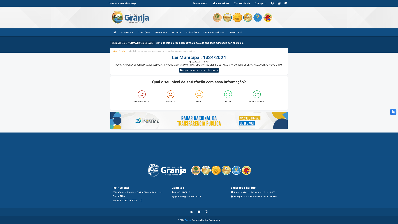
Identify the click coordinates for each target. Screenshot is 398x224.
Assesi (188, 220)
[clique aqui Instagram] (206, 212)
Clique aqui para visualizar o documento (200, 70)
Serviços (176, 32)
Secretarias (160, 32)
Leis (123, 51)
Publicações (192, 32)
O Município (143, 32)
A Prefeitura (126, 32)
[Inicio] (115, 32)
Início (115, 51)
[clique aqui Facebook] (199, 212)
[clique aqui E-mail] (191, 212)
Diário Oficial (236, 32)
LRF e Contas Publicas (214, 32)
